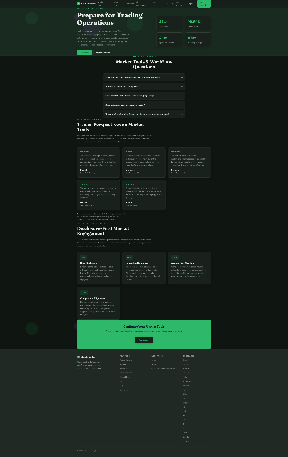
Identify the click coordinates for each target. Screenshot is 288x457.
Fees (166, 3)
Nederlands (187, 385)
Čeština (185, 432)
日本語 (185, 403)
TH (184, 424)
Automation (129, 3)
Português (187, 381)
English (191, 4)
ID (184, 420)
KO (184, 407)
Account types (125, 377)
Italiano (186, 377)
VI (183, 428)
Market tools (124, 364)
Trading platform (126, 360)
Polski (185, 390)
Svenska (186, 437)
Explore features (103, 52)
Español (186, 373)
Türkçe (185, 394)
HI (184, 415)
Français (186, 368)
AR (184, 398)
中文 (184, 411)
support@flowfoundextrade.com (163, 368)
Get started (84, 52)
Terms (153, 364)
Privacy (154, 360)
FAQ (172, 3)
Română (186, 441)
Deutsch (186, 364)
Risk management (126, 373)
